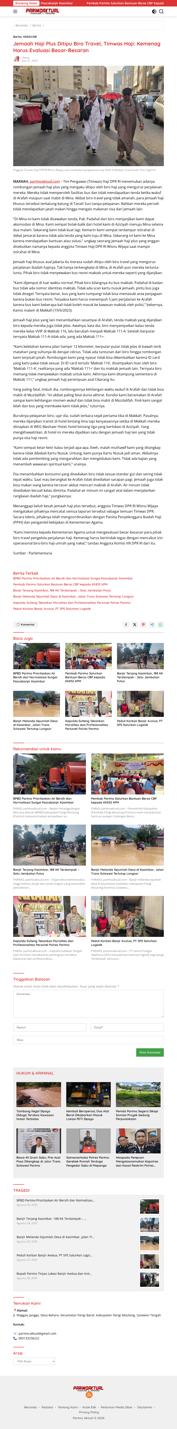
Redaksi (47, 1407)
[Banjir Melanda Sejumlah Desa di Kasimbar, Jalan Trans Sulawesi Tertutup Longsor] (36, 704)
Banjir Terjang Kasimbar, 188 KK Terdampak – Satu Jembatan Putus (62, 590)
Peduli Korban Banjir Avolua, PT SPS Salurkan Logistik (52, 609)
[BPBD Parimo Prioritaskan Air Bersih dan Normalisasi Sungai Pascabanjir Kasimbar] (36, 656)
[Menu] (16, 11)
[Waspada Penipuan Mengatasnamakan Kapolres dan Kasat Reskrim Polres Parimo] (138, 1140)
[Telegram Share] (152, 624)
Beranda (30, 1407)
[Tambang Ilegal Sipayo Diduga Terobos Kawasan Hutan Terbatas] (38, 1094)
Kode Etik (89, 1407)
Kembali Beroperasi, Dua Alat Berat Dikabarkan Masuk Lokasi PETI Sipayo (87, 1115)
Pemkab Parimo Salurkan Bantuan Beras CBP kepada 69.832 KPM (101, 3)
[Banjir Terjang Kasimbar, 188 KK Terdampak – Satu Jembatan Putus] (140, 656)
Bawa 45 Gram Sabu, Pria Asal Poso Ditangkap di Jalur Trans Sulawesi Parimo (38, 1161)
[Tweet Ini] (134, 624)
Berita (17, 37)
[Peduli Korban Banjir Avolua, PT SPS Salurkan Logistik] (140, 704)
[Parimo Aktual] (42, 11)
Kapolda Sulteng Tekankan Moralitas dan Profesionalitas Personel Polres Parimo (72, 603)
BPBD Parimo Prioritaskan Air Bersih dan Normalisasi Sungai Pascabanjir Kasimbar (73, 578)
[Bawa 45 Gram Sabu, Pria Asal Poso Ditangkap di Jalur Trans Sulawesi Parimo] (38, 1140)
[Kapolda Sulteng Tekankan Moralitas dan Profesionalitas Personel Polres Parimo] (88, 704)
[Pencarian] (161, 11)
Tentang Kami (68, 1407)
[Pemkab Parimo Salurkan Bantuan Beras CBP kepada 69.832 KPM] (88, 656)
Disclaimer (144, 1407)
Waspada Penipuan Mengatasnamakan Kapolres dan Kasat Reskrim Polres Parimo (137, 1161)
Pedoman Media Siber (117, 1407)
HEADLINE (30, 37)
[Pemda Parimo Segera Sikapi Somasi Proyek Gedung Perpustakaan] (138, 1094)
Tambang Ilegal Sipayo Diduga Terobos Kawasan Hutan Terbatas (35, 1115)
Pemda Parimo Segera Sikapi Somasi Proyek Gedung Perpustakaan (137, 1115)
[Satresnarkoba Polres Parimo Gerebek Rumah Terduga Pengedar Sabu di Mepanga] (88, 1140)
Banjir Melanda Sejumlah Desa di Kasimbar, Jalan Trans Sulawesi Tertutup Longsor (73, 596)
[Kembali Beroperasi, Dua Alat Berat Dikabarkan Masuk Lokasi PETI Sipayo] (88, 1094)
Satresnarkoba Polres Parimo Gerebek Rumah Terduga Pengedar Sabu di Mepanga (87, 1161)
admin (26, 57)
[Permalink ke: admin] (16, 59)
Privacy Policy (89, 1412)
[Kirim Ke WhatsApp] (160, 624)
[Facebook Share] (126, 624)
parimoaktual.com (45, 181)
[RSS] (89, 1395)
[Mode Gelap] (154, 11)
